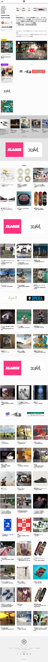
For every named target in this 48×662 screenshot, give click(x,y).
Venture (18, 31)
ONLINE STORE (5, 15)
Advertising (37, 648)
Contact (10, 648)
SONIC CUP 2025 (5, 17)
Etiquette (31, 648)
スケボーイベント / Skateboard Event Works (24, 649)
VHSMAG (24, 659)
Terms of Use (24, 648)
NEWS (17, 15)
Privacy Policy (17, 648)
